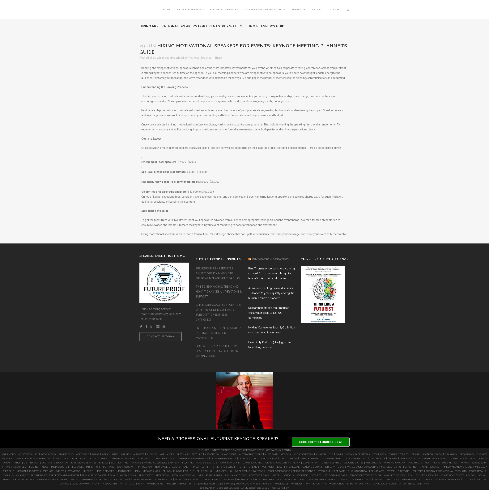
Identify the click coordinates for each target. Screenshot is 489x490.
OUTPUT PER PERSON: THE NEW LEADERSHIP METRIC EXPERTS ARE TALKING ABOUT (218, 350)
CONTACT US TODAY (160, 336)
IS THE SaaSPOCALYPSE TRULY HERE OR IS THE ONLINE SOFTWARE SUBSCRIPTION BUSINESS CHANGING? (218, 312)
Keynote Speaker (200, 57)
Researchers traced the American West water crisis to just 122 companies (268, 312)
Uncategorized (174, 57)
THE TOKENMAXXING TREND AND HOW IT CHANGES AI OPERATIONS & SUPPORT (219, 291)
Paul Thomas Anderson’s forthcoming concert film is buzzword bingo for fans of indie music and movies (271, 273)
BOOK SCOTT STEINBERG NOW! (320, 442)
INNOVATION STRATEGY (270, 259)
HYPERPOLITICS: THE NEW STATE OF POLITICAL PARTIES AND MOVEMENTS (219, 332)
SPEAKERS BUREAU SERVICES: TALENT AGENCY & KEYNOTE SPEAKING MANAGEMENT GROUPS (218, 273)
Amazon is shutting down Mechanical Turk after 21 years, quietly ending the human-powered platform (271, 293)
